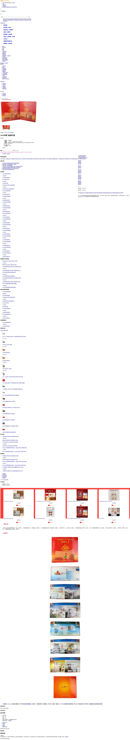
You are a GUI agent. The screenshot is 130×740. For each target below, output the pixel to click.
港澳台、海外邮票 (5, 78)
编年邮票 (4, 68)
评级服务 (79, 184)
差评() (3, 725)
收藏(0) (12, 132)
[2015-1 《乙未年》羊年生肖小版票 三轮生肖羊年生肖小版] (3, 375)
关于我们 (79, 192)
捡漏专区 (4, 52)
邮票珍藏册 (4, 77)
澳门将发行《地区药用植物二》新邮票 (9, 164)
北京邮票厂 (44, 158)
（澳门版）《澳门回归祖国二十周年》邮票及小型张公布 (12, 166)
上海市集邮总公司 (61, 158)
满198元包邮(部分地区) (83, 157)
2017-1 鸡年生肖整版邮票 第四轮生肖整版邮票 (10, 395)
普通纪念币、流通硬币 (8, 29)
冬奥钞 (6, 21)
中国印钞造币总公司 (18, 158)
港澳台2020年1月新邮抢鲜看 (7, 165)
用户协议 (79, 179)
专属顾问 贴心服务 (82, 158)
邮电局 (40, 158)
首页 (3, 46)
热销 (3, 50)
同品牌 (4, 330)
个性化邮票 (4, 76)
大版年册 (4, 84)
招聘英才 (91, 192)
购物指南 (79, 160)
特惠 (3, 49)
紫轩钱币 (108, 192)
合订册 (3, 85)
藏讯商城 (115, 192)
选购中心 (82, 192)
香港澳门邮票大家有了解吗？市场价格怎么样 (10, 168)
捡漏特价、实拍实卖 (7, 43)
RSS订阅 (112, 192)
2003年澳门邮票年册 (6, 352)
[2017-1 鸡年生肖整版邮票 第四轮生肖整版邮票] (3, 393)
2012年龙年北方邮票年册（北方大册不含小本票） (11, 407)
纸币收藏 (4, 54)
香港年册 (4, 94)
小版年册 (4, 86)
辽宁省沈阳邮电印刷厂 (74, 158)
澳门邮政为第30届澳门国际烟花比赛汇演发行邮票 (11, 167)
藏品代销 (79, 183)
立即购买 (8, 153)
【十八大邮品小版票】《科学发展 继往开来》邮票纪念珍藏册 (13, 382)
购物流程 (79, 162)
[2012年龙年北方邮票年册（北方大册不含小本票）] (3, 405)
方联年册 (4, 87)
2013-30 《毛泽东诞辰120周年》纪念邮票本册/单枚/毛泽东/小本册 (14, 336)
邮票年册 (2, 64)
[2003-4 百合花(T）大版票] (3, 367)
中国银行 (24, 158)
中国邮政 (13, 158)
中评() (3, 724)
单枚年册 (4, 83)
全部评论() (4, 722)
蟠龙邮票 (4, 61)
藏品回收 (79, 182)
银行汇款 (79, 167)
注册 (3, 3)
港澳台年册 (2, 81)
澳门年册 (2, 91)
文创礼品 (5, 38)
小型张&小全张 (5, 72)
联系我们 (99, 192)
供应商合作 (95, 192)
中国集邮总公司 (8, 158)
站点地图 (86, 192)
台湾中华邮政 (48, 158)
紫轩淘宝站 (119, 192)
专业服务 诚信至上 (82, 156)
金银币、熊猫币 (6, 32)
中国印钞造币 (67, 158)
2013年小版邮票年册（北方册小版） (8, 419)
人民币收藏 (4, 51)
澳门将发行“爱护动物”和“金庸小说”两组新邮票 (10, 163)
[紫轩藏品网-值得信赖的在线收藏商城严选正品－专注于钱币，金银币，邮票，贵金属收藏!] (0, 9)
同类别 (7, 330)
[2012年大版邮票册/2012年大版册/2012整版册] (3, 424)
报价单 (89, 192)
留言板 (122, 192)
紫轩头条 (4, 47)
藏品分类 (102, 192)
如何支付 (79, 165)
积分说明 (79, 163)
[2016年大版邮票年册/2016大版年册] (3, 399)
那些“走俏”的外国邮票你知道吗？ (8, 169)
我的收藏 (79, 178)
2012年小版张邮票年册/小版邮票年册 (9, 432)
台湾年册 (4, 93)
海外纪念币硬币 (5, 60)
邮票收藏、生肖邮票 (7, 34)
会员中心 (79, 174)
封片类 (3, 75)
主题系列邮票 (4, 74)
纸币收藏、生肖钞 (7, 27)
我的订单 (4, 4)
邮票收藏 (4, 53)
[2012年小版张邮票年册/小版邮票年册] (3, 430)
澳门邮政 (27, 158)
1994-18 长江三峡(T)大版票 (7, 344)
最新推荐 (5, 25)
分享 (10, 132)
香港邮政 (30, 158)
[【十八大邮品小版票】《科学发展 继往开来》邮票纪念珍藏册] (3, 381)
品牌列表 (105, 192)
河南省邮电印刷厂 (54, 158)
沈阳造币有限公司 (36, 158)
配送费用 (79, 170)
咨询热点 (79, 161)
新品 (3, 48)
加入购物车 (4, 153)
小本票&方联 (4, 73)
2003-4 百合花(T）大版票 (6, 368)
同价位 (1, 330)
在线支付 (79, 166)
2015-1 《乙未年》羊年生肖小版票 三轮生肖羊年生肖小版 (12, 376)
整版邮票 (4, 71)
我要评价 (10, 720)
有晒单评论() (4, 726)
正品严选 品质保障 (82, 155)
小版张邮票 (4, 69)
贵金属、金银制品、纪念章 (9, 36)
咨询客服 (66, 736)
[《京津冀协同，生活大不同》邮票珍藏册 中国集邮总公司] (3, 387)
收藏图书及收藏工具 (7, 41)
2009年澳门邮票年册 (6, 360)
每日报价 (4, 56)
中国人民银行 (2, 158)
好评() (3, 723)
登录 (14, 2)
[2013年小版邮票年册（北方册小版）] (3, 418)
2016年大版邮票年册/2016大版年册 (8, 401)
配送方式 (79, 169)
